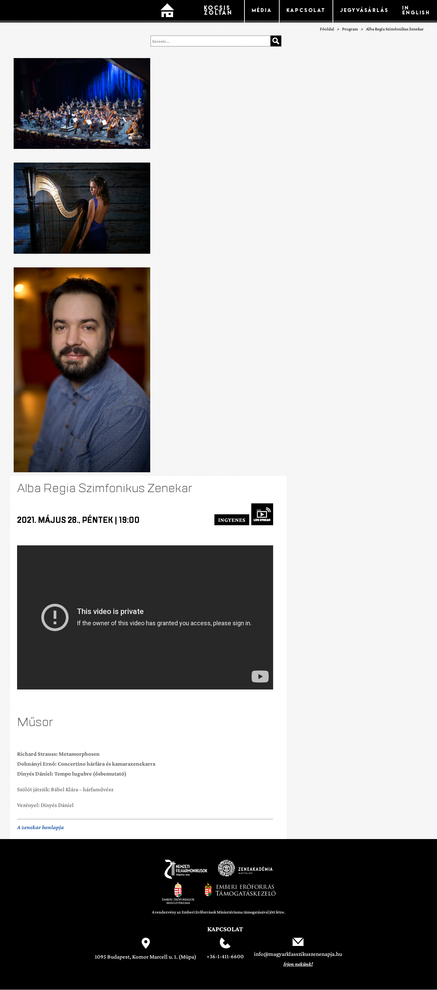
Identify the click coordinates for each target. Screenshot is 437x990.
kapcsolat (306, 10)
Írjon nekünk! (298, 964)
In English (416, 10)
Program (350, 28)
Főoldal (167, 11)
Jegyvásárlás (364, 10)
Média (262, 10)
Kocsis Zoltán (218, 10)
